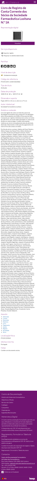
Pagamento (6, 325)
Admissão (6, 317)
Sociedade (6, 330)
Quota (5, 327)
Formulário (14, 450)
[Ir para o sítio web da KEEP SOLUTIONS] (32, 478)
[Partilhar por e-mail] (14, 66)
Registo (5, 328)
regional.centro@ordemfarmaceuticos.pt (22, 463)
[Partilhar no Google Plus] (8, 66)
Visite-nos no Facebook (11, 472)
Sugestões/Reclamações (8, 413)
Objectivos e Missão (7, 400)
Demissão (6, 320)
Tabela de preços (24, 450)
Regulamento (5, 450)
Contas (5, 318)
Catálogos (4, 405)
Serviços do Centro (7, 402)
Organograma (5, 410)
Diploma (5, 322)
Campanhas (5, 407)
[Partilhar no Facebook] (2, 66)
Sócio (4, 332)
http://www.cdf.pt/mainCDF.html (22, 430)
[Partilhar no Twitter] (5, 66)
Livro (4, 323)
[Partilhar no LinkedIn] (11, 66)
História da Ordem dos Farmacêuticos (13, 397)
